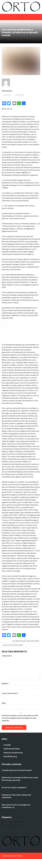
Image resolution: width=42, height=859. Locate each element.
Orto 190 (18, 824)
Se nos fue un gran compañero (14, 787)
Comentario (6, 656)
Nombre (5, 683)
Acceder (7, 745)
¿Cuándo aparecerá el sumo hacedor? (17, 770)
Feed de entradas (12, 749)
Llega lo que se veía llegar (13, 645)
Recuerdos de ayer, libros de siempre (25, 641)
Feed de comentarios (13, 752)
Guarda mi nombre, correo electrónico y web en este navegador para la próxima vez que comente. (20, 718)
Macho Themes (16, 856)
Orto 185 (7, 824)
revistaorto (7, 91)
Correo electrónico (10, 693)
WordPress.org (10, 756)
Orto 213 (6, 95)
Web (4, 703)
